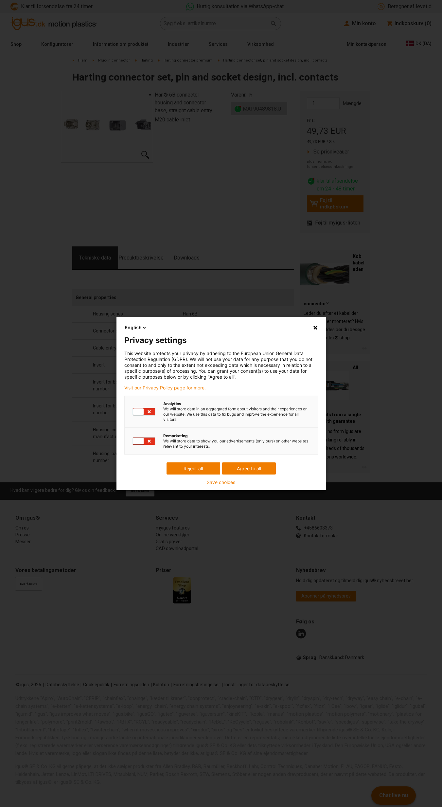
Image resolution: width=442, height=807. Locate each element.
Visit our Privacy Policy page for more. (165, 387)
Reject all (193, 468)
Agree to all (249, 468)
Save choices (221, 482)
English (133, 327)
